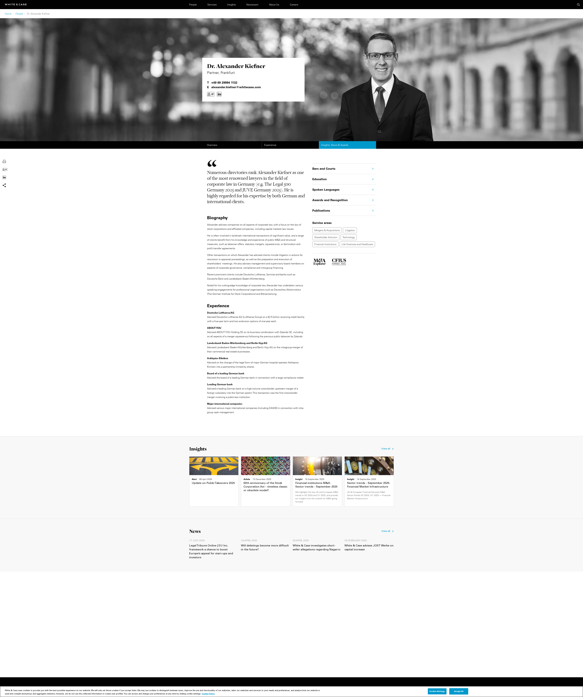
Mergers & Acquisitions (327, 230)
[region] (291, 691)
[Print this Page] (4, 161)
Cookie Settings (437, 691)
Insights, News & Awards (334, 144)
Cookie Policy (208, 693)
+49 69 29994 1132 (224, 82)
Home (8, 13)
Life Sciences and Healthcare (357, 244)
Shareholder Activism (325, 237)
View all (385, 449)
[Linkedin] (219, 94)
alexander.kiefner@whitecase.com (236, 87)
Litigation (350, 230)
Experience (270, 144)
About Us (274, 4)
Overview (212, 144)
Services (212, 4)
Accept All (459, 691)
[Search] (578, 4)
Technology (349, 237)
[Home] (16, 4)
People (193, 4)
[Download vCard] (210, 94)
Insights (231, 4)
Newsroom (252, 4)
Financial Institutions (325, 244)
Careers (294, 4)
